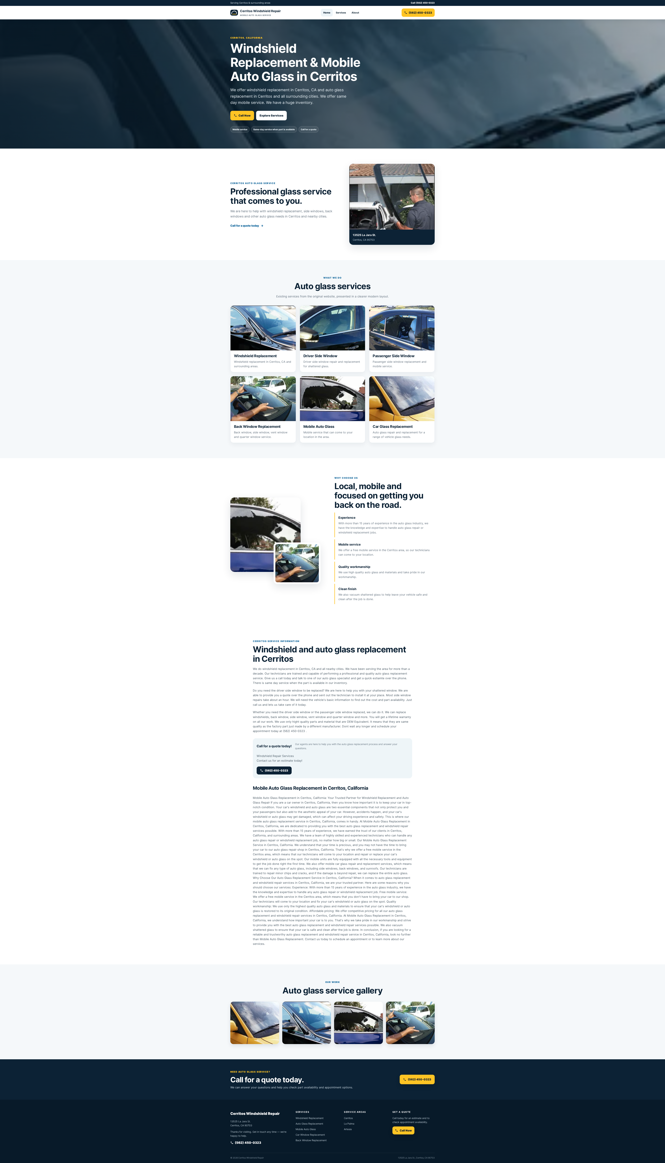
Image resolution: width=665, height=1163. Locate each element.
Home (326, 12)
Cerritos (348, 1118)
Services (341, 12)
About (355, 12)
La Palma (349, 1123)
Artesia (348, 1129)
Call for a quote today (246, 225)
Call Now (244, 115)
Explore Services (271, 115)
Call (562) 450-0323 (423, 2)
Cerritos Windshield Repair (255, 1113)
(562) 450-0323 (276, 770)
